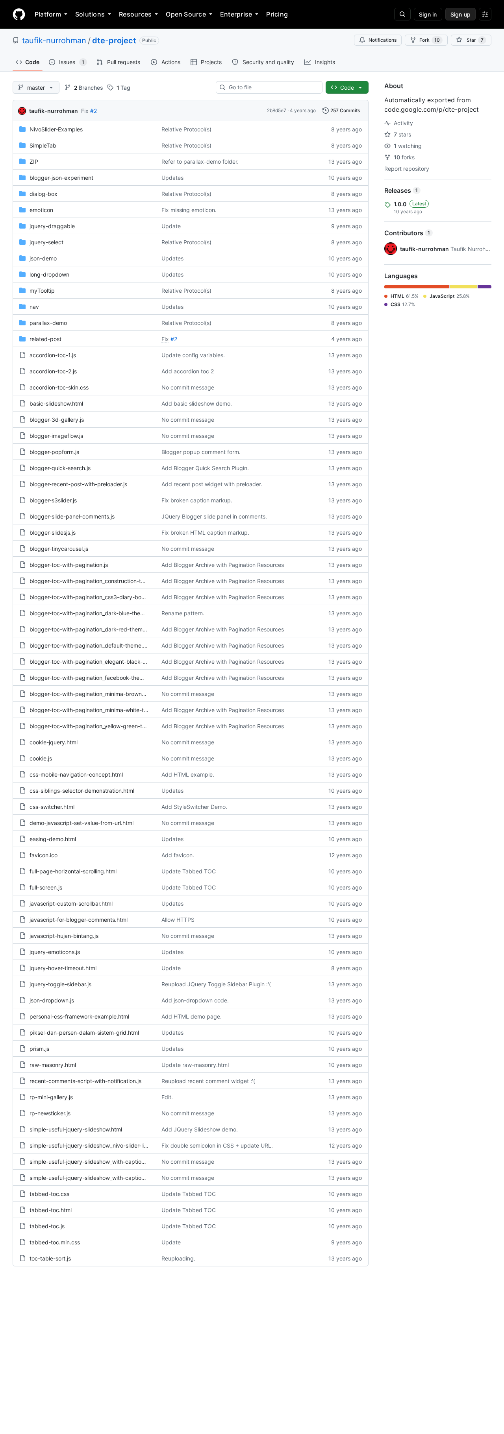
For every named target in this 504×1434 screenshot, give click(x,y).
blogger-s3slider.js (53, 500)
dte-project (114, 40)
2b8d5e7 (276, 110)
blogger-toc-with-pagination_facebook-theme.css (94, 677)
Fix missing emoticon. (189, 210)
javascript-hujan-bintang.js (64, 935)
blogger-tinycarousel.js (59, 548)
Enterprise (236, 14)
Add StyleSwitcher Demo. (194, 806)
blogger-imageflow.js (56, 435)
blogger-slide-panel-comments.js (72, 516)
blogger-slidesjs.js (53, 532)
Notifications (383, 40)
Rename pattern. (182, 613)
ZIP (34, 161)
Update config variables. (193, 355)
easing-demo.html (53, 839)
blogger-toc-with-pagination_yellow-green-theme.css (98, 726)
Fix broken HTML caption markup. (205, 532)
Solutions (90, 14)
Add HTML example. (187, 774)
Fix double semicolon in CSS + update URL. (217, 1145)
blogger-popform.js (54, 451)
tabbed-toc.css (49, 1193)
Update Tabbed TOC (188, 871)
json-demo (43, 258)
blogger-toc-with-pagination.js (69, 564)
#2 (93, 110)
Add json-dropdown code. (195, 1000)
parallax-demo (48, 322)
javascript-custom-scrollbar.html (71, 903)
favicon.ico (43, 855)
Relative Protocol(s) (186, 129)
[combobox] (272, 87)
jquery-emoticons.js (55, 952)
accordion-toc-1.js (53, 355)
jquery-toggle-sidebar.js (60, 984)
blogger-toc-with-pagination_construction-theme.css (97, 581)
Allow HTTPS (178, 919)
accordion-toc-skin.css (59, 387)
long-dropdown (49, 274)
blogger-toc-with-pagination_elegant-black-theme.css (99, 661)
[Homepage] (19, 14)
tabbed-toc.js (47, 1226)
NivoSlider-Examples (56, 129)
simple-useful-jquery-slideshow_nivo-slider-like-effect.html (105, 1145)
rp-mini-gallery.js (51, 1097)
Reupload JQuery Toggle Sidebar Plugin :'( (216, 984)
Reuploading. (178, 1258)
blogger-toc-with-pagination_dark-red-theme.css (93, 629)
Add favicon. (177, 855)
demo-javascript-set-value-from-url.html (81, 822)
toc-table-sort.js (50, 1258)
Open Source (186, 14)
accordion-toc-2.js (53, 371)
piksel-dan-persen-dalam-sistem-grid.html (84, 1032)
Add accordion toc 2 (187, 371)
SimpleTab (43, 145)
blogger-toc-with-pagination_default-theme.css (91, 645)
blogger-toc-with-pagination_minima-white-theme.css (99, 710)
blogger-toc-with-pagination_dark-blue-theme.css (94, 613)
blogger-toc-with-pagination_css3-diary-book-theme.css (103, 597)
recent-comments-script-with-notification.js (85, 1081)
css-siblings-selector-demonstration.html (82, 790)
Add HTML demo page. (191, 1016)
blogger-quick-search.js (60, 468)
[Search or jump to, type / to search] (402, 14)
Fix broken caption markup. (196, 500)
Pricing (277, 14)
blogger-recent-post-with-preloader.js (78, 484)
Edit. (167, 1097)
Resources (135, 14)
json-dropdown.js (52, 1000)
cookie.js (41, 758)
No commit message (187, 387)
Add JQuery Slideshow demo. (199, 1129)
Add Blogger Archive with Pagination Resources (222, 564)
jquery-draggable (52, 226)
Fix (85, 110)
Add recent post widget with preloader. (211, 484)
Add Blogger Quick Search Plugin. (205, 468)
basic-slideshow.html (56, 403)
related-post (45, 339)
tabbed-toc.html (51, 1210)
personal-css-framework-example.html (79, 1016)
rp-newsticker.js (50, 1113)
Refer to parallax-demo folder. (200, 161)
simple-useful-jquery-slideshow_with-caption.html (93, 1161)
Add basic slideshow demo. (196, 403)
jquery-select (46, 242)
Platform (48, 14)
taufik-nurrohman (54, 40)
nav (34, 306)
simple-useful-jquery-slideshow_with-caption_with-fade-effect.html (116, 1177)
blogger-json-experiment (61, 177)
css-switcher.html (52, 806)
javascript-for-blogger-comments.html (79, 919)
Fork (429, 40)
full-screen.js (46, 887)
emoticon (41, 210)
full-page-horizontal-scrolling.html (73, 871)
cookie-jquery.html (54, 742)
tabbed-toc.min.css (55, 1242)
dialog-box (43, 193)
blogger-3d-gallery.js (57, 419)
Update (171, 226)
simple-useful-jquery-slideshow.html (76, 1129)
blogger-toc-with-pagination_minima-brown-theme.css (100, 693)
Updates (172, 177)
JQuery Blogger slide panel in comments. (214, 516)
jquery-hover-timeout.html (63, 968)
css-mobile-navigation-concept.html (76, 774)
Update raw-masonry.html (195, 1064)
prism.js (39, 1048)
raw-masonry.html (53, 1064)
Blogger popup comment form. (201, 451)
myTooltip (42, 290)
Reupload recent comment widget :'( (208, 1081)
